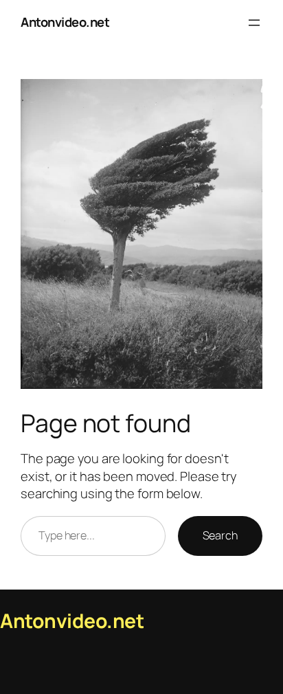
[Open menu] (254, 22)
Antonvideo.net (65, 22)
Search (220, 535)
